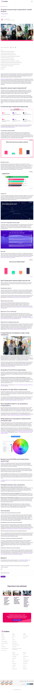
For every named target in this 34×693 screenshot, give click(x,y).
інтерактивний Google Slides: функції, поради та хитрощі (14, 400)
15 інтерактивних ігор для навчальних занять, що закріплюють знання (18, 297)
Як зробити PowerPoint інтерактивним (7, 57)
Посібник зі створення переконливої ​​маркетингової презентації (16, 329)
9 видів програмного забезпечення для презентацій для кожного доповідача (18, 528)
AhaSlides (2, 463)
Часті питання (3, 67)
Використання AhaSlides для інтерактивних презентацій (10, 64)
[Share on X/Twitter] (13, 48)
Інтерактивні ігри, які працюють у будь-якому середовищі (10, 56)
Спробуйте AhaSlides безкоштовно (6, 480)
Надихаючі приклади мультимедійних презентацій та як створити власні (18, 415)
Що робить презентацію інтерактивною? (7, 51)
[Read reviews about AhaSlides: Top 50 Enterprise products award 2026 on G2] (2, 683)
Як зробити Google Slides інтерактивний (7, 59)
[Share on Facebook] (15, 48)
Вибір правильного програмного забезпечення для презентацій (11, 62)
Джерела (2, 68)
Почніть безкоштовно (17, 620)
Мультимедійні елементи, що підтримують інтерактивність (10, 60)
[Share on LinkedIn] (11, 48)
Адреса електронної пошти (5, 572)
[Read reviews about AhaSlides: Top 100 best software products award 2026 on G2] (6, 683)
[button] (32, 1)
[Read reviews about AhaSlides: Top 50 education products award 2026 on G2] (10, 683)
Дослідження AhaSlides (4, 79)
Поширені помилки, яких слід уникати (7, 65)
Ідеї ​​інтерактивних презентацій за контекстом (8, 54)
